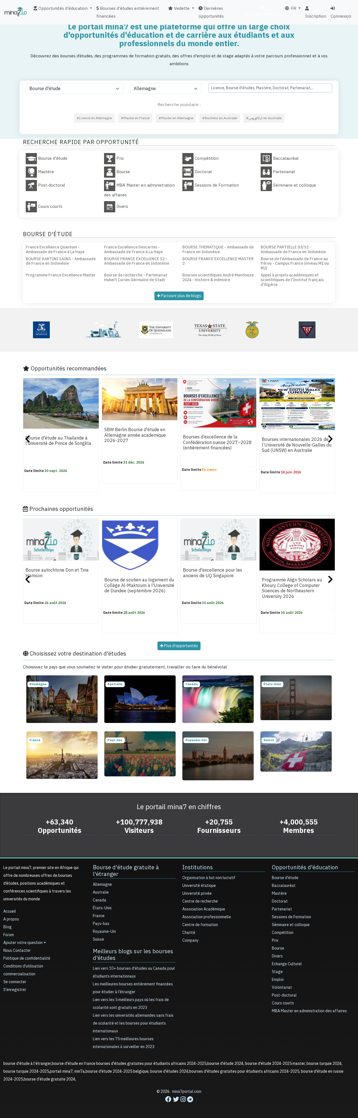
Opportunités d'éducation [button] (62, 8)
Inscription (315, 16)
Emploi (278, 980)
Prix (275, 940)
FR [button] (293, 8)
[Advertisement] (179, 1105)
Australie (101, 892)
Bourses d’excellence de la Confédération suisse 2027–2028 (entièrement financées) (217, 443)
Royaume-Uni (104, 931)
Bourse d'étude (285, 878)
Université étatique (199, 886)
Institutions (197, 867)
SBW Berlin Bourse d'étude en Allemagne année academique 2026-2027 (135, 435)
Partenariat (282, 909)
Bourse (278, 948)
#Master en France (135, 118)
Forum (8, 935)
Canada (99, 900)
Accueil (9, 911)
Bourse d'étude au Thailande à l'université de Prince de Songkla (58, 441)
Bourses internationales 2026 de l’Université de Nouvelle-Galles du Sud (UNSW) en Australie (296, 445)
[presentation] (27, 439)
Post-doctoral (284, 995)
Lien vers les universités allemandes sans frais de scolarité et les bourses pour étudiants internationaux (133, 1023)
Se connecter (14, 982)
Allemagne (102, 884)
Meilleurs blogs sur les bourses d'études (133, 954)
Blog (7, 927)
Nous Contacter (17, 950)
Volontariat (282, 987)
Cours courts (283, 1003)
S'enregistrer (14, 990)
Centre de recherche (200, 901)
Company (190, 940)
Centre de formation (200, 925)
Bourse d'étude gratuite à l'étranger (126, 870)
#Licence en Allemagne (94, 118)
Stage (277, 972)
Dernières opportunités (211, 12)
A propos (11, 919)
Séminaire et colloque (291, 925)
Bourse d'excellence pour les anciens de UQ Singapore (212, 573)
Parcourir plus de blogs (180, 296)
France (99, 916)
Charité (188, 933)
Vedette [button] (181, 8)
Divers (277, 956)
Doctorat (280, 901)
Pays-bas (101, 924)
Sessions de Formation (291, 917)
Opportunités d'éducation (305, 867)
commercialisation (262, 14)
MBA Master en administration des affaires (309, 1011)
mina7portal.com (186, 1091)
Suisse (98, 939)
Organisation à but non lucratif (208, 878)
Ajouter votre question (23, 943)
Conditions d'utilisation (23, 966)
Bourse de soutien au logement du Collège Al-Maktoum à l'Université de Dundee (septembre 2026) (139, 586)
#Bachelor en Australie (219, 118)
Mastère (279, 893)
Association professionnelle (206, 917)
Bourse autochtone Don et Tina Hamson (57, 573)
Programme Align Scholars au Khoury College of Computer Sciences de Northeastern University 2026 (292, 588)
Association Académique (203, 909)
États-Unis (102, 908)
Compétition (282, 933)
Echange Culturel (287, 964)
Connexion (341, 16)
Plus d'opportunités (180, 646)
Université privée (197, 893)
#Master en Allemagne (176, 118)
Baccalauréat (284, 886)
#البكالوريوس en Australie (264, 118)
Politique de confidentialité (26, 958)
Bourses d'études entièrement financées (127, 12)
